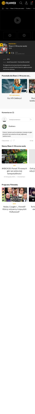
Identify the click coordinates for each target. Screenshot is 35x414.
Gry (7, 8)
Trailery (28, 8)
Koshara (12, 126)
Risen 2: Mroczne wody (17, 8)
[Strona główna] (3, 8)
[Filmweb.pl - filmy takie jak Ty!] (9, 3)
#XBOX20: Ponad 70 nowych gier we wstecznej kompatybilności (14, 171)
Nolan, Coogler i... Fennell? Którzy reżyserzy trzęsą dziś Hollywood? (14, 209)
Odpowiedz (5, 140)
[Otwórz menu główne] (31, 3)
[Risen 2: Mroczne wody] (3, 48)
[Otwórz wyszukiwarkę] (21, 3)
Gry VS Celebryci (14, 98)
